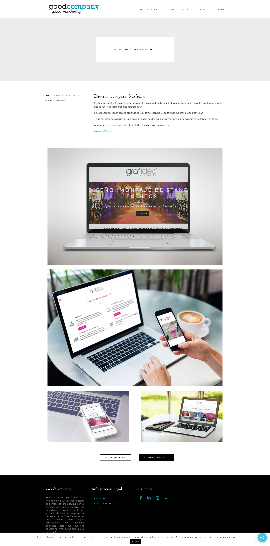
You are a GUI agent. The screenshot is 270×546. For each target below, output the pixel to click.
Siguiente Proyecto (156, 457)
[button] (262, 537)
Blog (203, 9)
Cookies (99, 508)
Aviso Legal (101, 498)
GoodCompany (149, 9)
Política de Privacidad (108, 503)
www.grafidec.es (103, 130)
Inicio (132, 9)
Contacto (217, 9)
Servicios (169, 9)
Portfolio (189, 9)
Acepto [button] (135, 541)
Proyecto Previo (115, 457)
